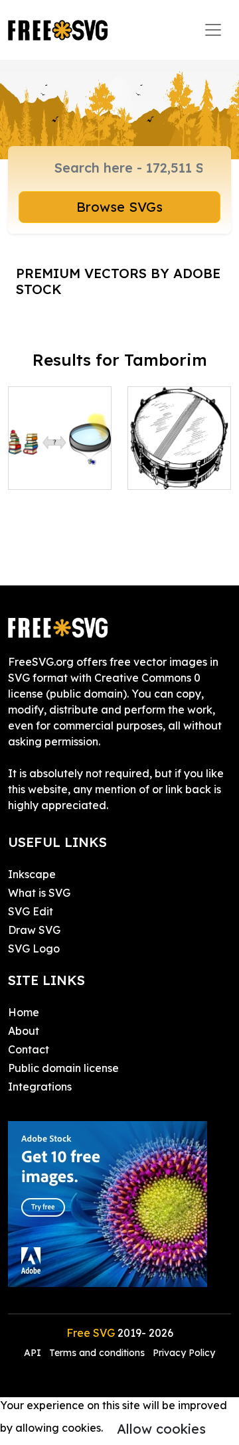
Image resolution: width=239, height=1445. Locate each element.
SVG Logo (34, 948)
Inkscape (32, 874)
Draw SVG (34, 930)
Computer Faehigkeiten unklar (60, 455)
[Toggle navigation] (213, 29)
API (34, 1353)
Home (23, 1012)
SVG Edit (30, 911)
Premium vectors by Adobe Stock (118, 281)
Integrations (40, 1086)
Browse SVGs (119, 206)
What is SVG (39, 892)
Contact (28, 1049)
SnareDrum (171, 471)
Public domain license (63, 1068)
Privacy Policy (184, 1353)
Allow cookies (161, 1428)
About (23, 1030)
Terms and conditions (97, 1353)
